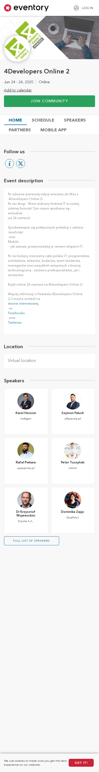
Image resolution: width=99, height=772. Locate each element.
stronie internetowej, (23, 303)
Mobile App (53, 130)
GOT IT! (81, 763)
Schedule (43, 120)
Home (15, 120)
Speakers (75, 120)
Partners (20, 130)
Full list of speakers (31, 541)
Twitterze (15, 322)
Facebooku (16, 313)
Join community (49, 101)
